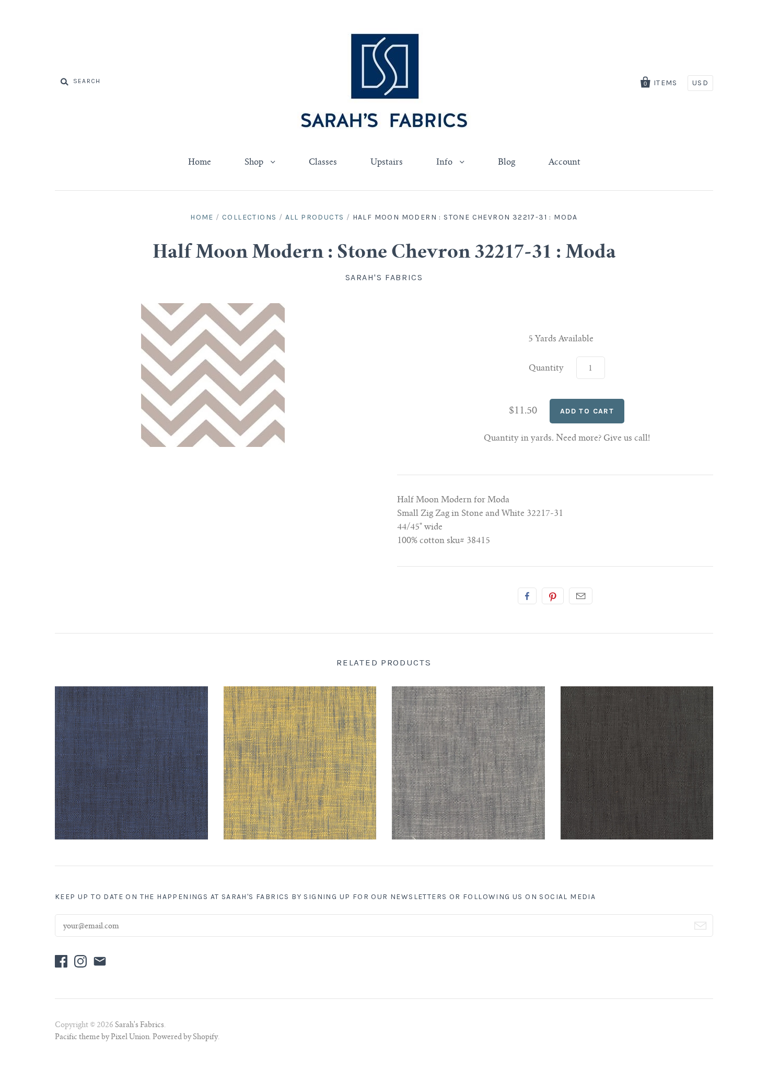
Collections (249, 217)
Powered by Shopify (185, 1037)
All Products (314, 217)
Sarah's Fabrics (384, 277)
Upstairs (386, 162)
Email (580, 596)
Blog (506, 162)
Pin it (553, 596)
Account (564, 162)
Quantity (546, 368)
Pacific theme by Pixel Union (102, 1037)
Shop (255, 162)
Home (199, 162)
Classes (323, 162)
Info (445, 162)
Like (527, 596)
